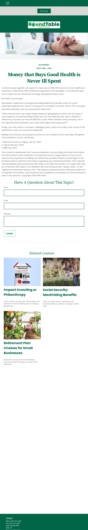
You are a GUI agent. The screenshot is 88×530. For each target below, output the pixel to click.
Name (6, 187)
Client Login (44, 11)
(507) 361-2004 (16, 521)
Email (6, 200)
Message (7, 213)
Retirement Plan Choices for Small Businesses (18, 348)
